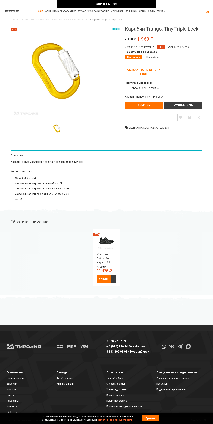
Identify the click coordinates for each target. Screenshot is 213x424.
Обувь (151, 11)
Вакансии (12, 383)
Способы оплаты (115, 383)
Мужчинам (117, 11)
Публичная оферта (116, 400)
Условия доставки (116, 389)
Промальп (162, 383)
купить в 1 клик (183, 105)
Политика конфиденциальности (124, 406)
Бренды (161, 11)
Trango (116, 28)
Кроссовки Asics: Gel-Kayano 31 (104, 258)
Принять (151, 418)
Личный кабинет (115, 378)
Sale (40, 11)
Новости (11, 389)
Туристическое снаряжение (93, 11)
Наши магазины (15, 378)
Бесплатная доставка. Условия (149, 127)
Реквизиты (13, 400)
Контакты (12, 406)
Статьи (10, 395)
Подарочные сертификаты (171, 389)
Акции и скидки (65, 383)
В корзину (144, 105)
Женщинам (131, 11)
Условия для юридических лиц (173, 378)
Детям (142, 11)
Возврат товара (115, 395)
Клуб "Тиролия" (65, 378)
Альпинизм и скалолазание (60, 11)
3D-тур (13, 412)
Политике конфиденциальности (115, 419)
